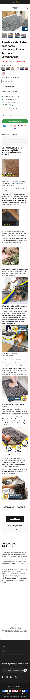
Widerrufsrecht (7, 696)
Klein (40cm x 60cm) (9, 81)
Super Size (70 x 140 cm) (10, 91)
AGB (21, 696)
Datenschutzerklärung (15, 696)
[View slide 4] (18, 635)
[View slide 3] (16, 635)
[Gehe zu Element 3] (17, 35)
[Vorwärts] (28, 2)
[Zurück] (2, 2)
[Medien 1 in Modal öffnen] (18, 14)
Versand (24, 696)
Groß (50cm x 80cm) (8, 86)
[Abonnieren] (25, 670)
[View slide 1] (12, 635)
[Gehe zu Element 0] (4, 35)
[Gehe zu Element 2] (10, 35)
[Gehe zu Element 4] (23, 35)
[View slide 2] (14, 635)
